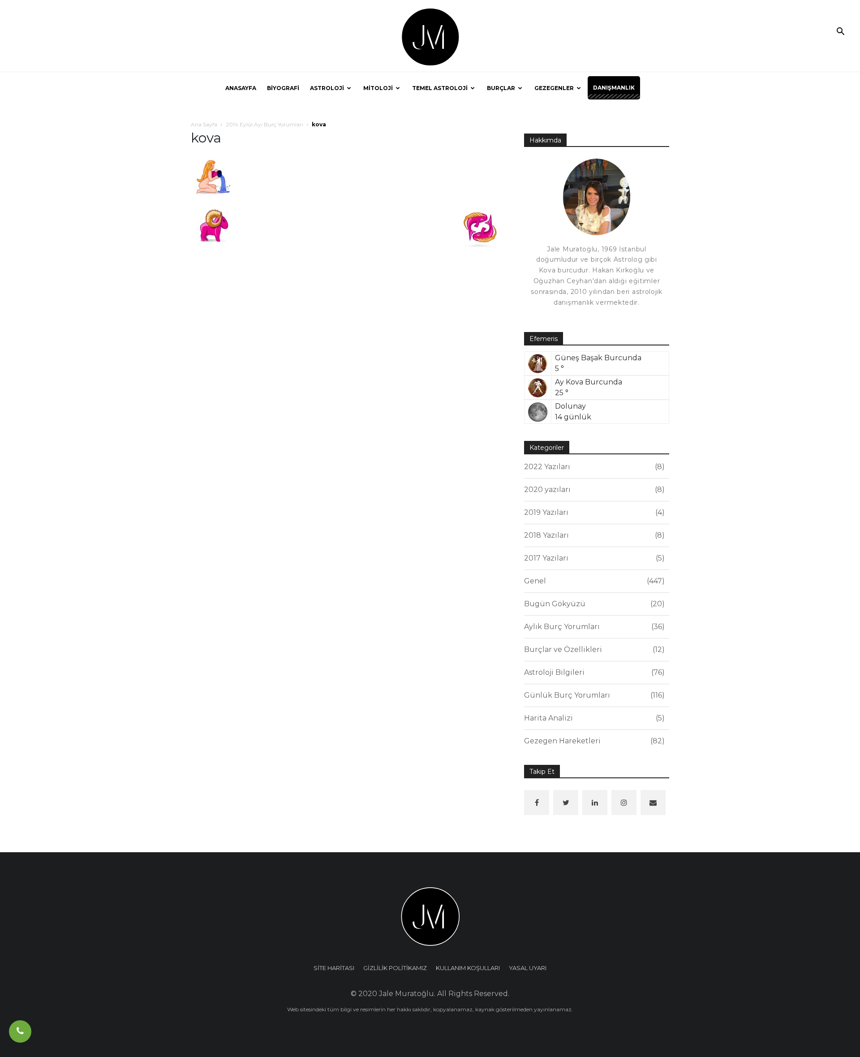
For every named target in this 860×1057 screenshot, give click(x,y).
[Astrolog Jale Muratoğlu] (430, 36)
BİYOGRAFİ (283, 88)
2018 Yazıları (593, 535)
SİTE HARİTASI (334, 967)
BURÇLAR (501, 88)
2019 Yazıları (593, 512)
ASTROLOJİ (327, 88)
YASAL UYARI (527, 967)
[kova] (213, 177)
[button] (840, 32)
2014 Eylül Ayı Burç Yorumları (264, 124)
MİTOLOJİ (378, 88)
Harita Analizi (593, 718)
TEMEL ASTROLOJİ (440, 88)
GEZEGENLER (554, 88)
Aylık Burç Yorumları (593, 626)
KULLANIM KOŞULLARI (468, 967)
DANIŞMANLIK (614, 87)
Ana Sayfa (204, 124)
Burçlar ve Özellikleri (593, 649)
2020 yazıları (593, 489)
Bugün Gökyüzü (593, 604)
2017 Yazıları (593, 558)
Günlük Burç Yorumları (593, 695)
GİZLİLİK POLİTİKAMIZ (395, 967)
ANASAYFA (240, 88)
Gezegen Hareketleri (593, 741)
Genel (593, 581)
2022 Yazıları (593, 466)
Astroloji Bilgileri (593, 672)
